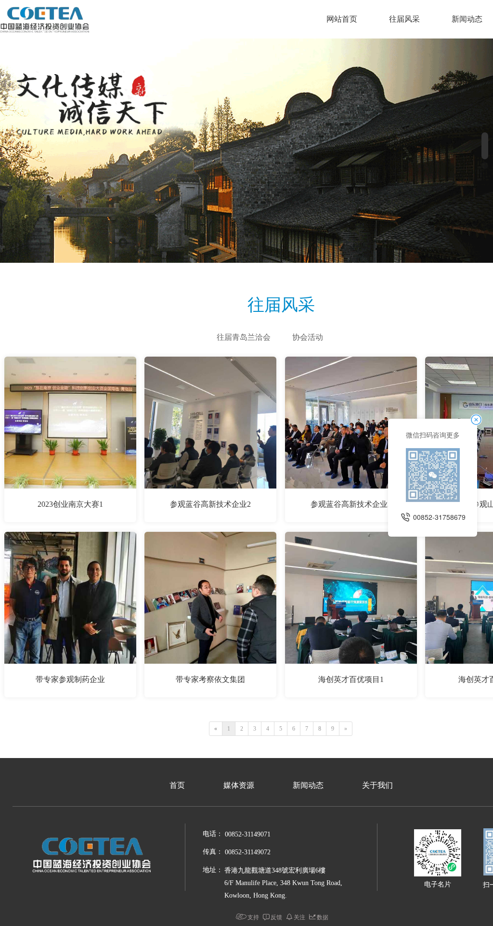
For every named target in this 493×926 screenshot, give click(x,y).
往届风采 (404, 19)
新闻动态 (308, 785)
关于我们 (377, 785)
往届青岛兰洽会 (244, 337)
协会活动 (307, 337)
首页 (177, 785)
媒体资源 (238, 785)
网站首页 (341, 19)
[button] (484, 145)
